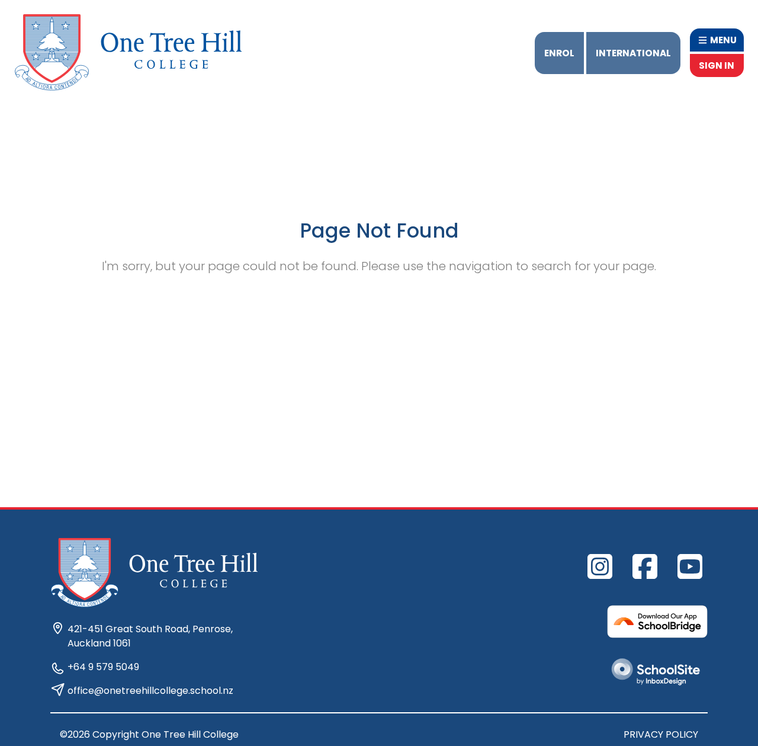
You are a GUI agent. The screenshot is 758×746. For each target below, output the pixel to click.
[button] (717, 40)
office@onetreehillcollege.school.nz (150, 690)
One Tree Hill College (190, 734)
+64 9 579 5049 (103, 667)
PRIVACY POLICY (661, 734)
